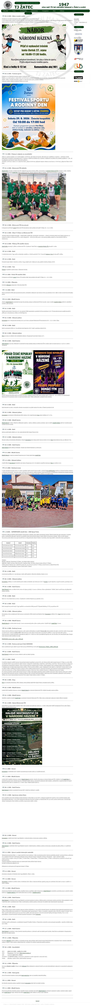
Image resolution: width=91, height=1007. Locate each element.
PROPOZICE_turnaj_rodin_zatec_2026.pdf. (12, 639)
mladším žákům (58, 302)
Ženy (3, 336)
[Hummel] (78, 79)
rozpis (14, 228)
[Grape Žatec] (79, 62)
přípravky (8, 285)
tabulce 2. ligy (49, 254)
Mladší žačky (5, 171)
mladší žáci (15, 172)
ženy (38, 415)
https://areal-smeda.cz (25, 953)
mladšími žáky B (36, 892)
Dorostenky (4, 320)
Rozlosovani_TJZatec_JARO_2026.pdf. (48, 646)
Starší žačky (5, 246)
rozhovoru (38, 914)
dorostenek (12, 463)
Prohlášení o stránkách (49, 1004)
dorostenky (28, 983)
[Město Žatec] (78, 54)
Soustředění (23, 11)
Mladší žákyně (5, 423)
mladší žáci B (7, 992)
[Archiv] (37, 1001)
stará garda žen (25, 975)
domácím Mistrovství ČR (52, 171)
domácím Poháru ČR (43, 246)
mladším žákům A (11, 892)
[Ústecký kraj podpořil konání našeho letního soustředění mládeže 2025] (78, 36)
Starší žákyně (5, 343)
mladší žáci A (26, 992)
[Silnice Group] (78, 42)
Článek (3, 269)
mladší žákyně (9, 302)
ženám (45, 581)
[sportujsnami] (78, 68)
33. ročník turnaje (50, 470)
